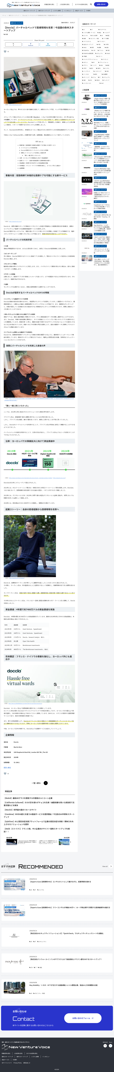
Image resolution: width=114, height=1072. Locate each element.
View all (105, 866)
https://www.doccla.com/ (15, 104)
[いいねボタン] (5, 51)
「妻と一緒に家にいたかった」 (32, 155)
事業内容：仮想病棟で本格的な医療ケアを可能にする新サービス (37, 145)
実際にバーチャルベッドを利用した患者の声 (33, 153)
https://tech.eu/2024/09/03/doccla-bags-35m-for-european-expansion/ (25, 703)
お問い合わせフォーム (81, 1018)
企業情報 (21, 168)
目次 (37, 141)
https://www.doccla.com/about (16, 578)
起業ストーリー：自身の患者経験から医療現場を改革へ (35, 160)
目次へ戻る (7, 767)
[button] (106, 137)
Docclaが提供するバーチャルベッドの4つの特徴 (34, 150)
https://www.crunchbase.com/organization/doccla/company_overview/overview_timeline (30, 478)
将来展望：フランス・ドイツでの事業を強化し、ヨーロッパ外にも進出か (40, 165)
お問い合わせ (101, 4)
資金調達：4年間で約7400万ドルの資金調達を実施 (33, 163)
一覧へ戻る (36, 783)
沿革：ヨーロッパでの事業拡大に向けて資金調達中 (33, 158)
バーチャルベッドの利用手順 (29, 148)
